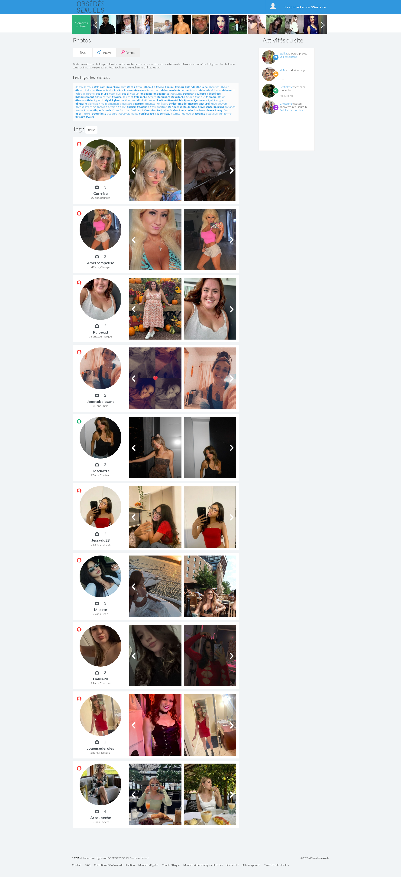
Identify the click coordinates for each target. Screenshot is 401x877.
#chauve (216, 90)
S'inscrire (318, 7)
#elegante (140, 97)
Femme (130, 53)
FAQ (88, 865)
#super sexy (162, 113)
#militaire (162, 103)
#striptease (146, 113)
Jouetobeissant (100, 401)
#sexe (210, 110)
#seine (165, 110)
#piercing (111, 107)
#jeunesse (200, 100)
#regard (218, 107)
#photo (101, 107)
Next (322, 24)
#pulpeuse (190, 107)
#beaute (149, 87)
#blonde (190, 87)
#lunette (93, 103)
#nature (193, 103)
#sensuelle (186, 110)
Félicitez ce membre (291, 110)
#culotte (200, 93)
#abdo (79, 87)
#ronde (106, 110)
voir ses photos (288, 56)
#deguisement (84, 97)
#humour (150, 100)
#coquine (146, 93)
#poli (153, 107)
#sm (226, 110)
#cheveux (228, 90)
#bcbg (131, 87)
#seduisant (136, 110)
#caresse (140, 90)
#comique (115, 93)
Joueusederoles (100, 748)
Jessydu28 (100, 540)
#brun (91, 90)
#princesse (175, 107)
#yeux (90, 117)
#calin (109, 90)
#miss (173, 103)
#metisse (150, 103)
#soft (79, 113)
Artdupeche (100, 817)
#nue (213, 103)
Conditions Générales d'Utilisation (114, 865)
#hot (140, 100)
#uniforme (225, 113)
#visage (80, 117)
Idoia (282, 70)
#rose (115, 110)
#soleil (87, 113)
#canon (128, 90)
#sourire (112, 113)
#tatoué (186, 113)
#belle (160, 87)
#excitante (178, 97)
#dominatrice (103, 97)
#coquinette (161, 93)
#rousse (124, 110)
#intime (162, 100)
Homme (106, 53)
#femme (211, 97)
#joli (210, 100)
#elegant (128, 97)
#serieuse (199, 110)
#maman (113, 103)
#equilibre (163, 97)
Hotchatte (100, 471)
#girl (108, 100)
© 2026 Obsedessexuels (315, 858)
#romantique (92, 110)
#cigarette (89, 93)
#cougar (188, 93)
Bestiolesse (286, 87)
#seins (174, 110)
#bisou (179, 87)
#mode (182, 103)
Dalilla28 (100, 679)
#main (103, 103)
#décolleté (214, 93)
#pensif (79, 107)
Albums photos (251, 865)
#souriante (99, 113)
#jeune (188, 100)
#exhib (190, 97)
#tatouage (198, 113)
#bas (123, 87)
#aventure (113, 87)
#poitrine (143, 107)
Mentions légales (148, 865)
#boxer (224, 87)
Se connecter (295, 7)
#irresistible (175, 100)
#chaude (204, 90)
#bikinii (169, 87)
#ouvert (222, 103)
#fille (90, 100)
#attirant (100, 87)
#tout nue (212, 113)
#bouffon (214, 87)
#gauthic (99, 100)
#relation (230, 107)
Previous (95, 24)
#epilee (152, 97)
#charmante (169, 90)
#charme (183, 90)
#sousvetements (128, 113)
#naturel (204, 103)
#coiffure (102, 93)
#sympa (176, 113)
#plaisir (131, 107)
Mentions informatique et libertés (203, 865)
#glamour (118, 100)
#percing (90, 107)
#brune (100, 90)
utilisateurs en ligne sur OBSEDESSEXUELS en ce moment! (110, 858)
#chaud (194, 90)
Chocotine (286, 103)
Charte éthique (171, 865)
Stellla (283, 53)
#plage (122, 107)
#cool (125, 93)
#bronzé (80, 90)
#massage (126, 103)
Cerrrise (100, 193)
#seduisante (152, 110)
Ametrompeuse (100, 262)
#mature (138, 103)
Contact (76, 865)
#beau (139, 87)
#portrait (162, 107)
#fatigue (200, 97)
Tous (83, 52)
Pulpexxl (100, 332)
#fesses (80, 100)
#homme (130, 100)
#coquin (134, 93)
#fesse (221, 97)
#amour (88, 87)
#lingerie (81, 103)
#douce (117, 97)
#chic (78, 93)
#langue (219, 100)
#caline (118, 90)
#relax (79, 110)
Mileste (100, 609)
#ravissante (205, 107)
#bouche (202, 87)
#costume (176, 93)
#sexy (218, 110)
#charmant (153, 90)
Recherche (232, 865)
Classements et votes (276, 865)
